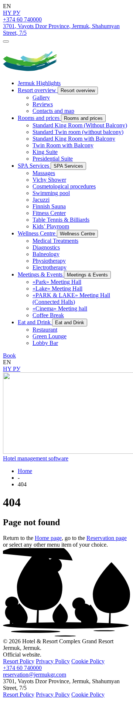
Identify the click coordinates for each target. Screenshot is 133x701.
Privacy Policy (53, 661)
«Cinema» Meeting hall (60, 308)
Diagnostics (46, 247)
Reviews (43, 104)
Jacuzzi (41, 200)
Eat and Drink (35, 322)
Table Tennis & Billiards (61, 220)
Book (9, 355)
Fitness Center (49, 213)
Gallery (41, 97)
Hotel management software (35, 458)
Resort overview (38, 90)
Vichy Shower (49, 180)
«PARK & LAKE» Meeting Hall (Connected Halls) (71, 298)
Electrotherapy (49, 267)
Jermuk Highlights (39, 83)
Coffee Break (48, 315)
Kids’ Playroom (51, 226)
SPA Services (34, 165)
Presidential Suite (53, 158)
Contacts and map (53, 111)
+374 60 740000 (22, 19)
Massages (44, 173)
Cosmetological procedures (64, 186)
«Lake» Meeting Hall (57, 288)
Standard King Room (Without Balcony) (80, 125)
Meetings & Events (41, 274)
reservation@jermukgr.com (34, 674)
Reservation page (106, 538)
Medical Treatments (55, 241)
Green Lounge (49, 336)
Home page (48, 538)
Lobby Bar (45, 343)
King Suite (45, 152)
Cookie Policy (88, 661)
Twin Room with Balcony (63, 145)
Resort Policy (18, 661)
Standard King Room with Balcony (74, 138)
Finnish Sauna (49, 206)
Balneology (46, 254)
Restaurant (45, 329)
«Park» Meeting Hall (57, 282)
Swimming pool (51, 193)
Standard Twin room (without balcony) (78, 132)
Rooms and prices (39, 118)
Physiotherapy (49, 261)
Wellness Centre (37, 233)
